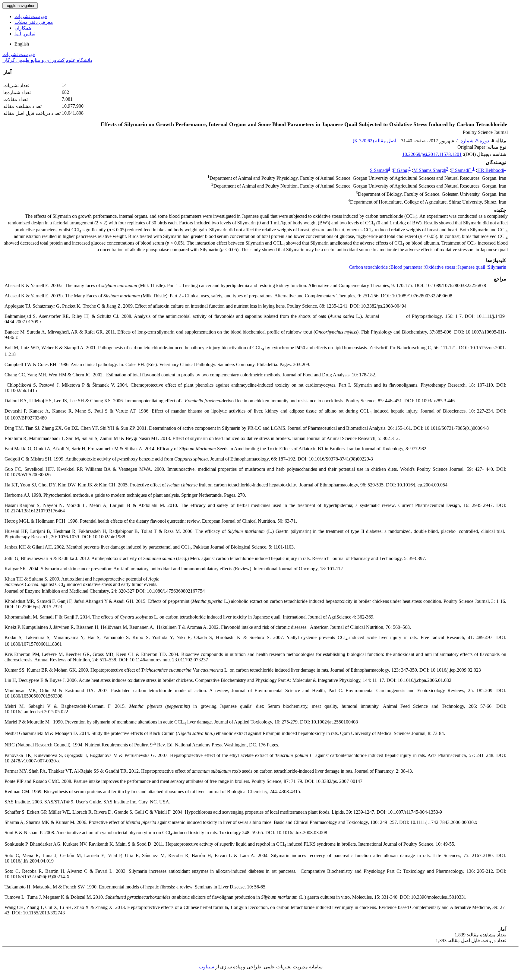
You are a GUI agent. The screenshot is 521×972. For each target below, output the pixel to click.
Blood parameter (406, 267)
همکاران (22, 27)
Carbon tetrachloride (368, 267)
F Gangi (401, 170)
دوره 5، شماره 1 (473, 140)
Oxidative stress (440, 267)
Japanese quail (471, 267)
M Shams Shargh (429, 170)
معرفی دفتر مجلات (33, 22)
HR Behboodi (490, 170)
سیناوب (206, 966)
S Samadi (379, 170)
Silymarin (497, 267)
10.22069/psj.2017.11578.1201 (432, 154)
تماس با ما (24, 33)
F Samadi (461, 170)
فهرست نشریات (30, 16)
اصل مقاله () (375, 140)
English (21, 43)
